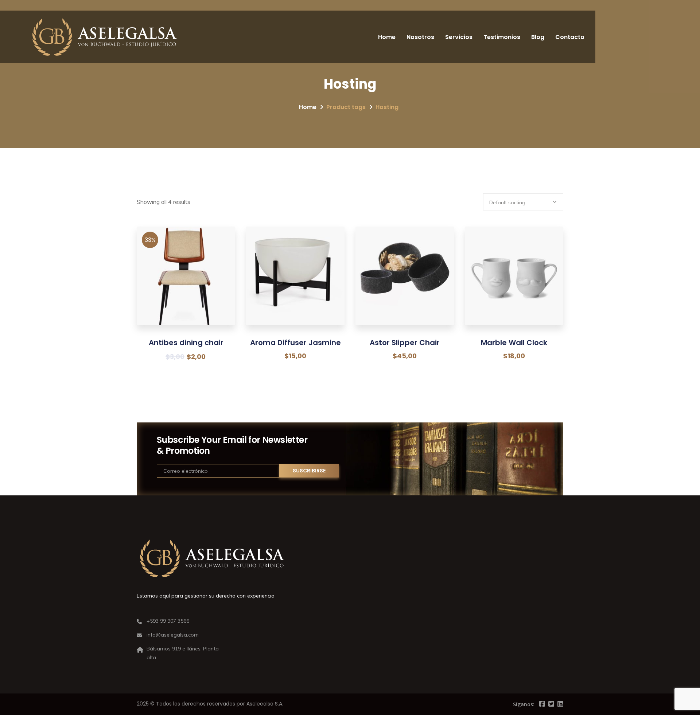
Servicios (458, 37)
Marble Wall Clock (514, 342)
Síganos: (523, 704)
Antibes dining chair (186, 342)
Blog (537, 37)
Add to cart (186, 289)
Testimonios (501, 37)
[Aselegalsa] (104, 36)
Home (387, 37)
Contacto (569, 37)
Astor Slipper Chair (405, 342)
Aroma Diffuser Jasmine (295, 342)
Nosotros (420, 37)
